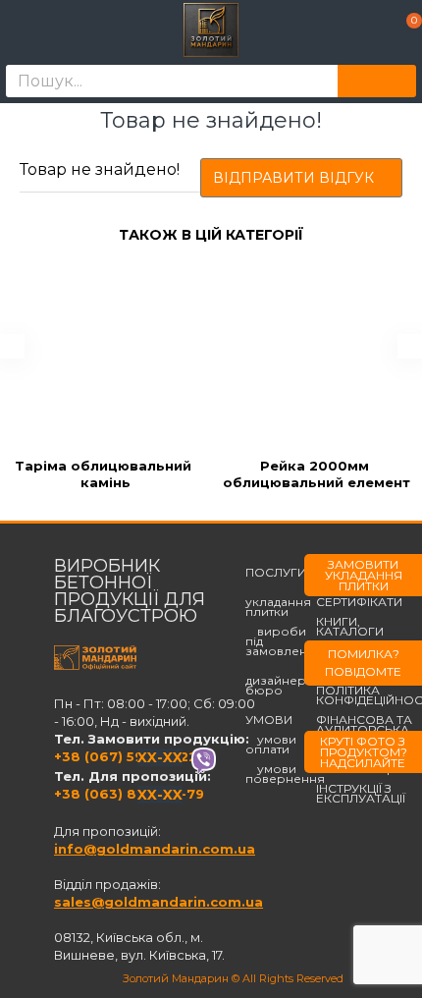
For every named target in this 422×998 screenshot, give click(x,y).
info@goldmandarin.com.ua (154, 849)
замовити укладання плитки (363, 575)
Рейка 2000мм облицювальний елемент (316, 474)
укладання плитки (278, 602)
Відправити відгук (293, 178)
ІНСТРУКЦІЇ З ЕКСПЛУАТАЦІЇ (360, 794)
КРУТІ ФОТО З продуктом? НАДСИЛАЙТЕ (363, 752)
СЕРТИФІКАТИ (359, 602)
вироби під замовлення (284, 641)
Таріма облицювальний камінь (105, 474)
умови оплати (270, 744)
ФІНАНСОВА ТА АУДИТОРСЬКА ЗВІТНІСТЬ (364, 730)
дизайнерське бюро (289, 680)
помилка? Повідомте (363, 662)
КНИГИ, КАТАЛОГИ (350, 627)
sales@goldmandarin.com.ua (158, 902)
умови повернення (285, 774)
